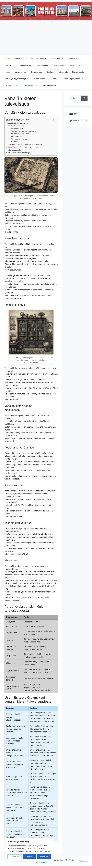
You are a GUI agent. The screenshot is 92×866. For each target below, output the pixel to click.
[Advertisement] (46, 38)
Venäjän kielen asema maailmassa (23, 131)
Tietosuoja (83, 861)
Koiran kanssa (36, 72)
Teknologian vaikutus (19, 139)
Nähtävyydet (19, 59)
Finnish (75, 120)
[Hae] (84, 98)
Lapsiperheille (58, 65)
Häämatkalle (63, 72)
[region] (29, 850)
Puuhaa (7, 72)
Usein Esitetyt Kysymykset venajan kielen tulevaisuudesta (25, 148)
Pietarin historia (10, 85)
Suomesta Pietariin (38, 59)
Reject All (29, 857)
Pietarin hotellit (25, 65)
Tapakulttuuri (43, 65)
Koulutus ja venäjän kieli (20, 134)
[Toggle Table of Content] (52, 120)
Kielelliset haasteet (17, 126)
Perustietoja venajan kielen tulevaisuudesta (26, 144)
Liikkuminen (55, 59)
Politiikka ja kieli (17, 128)
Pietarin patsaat (39, 79)
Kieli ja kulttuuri (16, 136)
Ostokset (71, 59)
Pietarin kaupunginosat (71, 79)
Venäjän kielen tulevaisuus (18, 123)
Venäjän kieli (29, 85)
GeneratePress (42, 862)
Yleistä (71, 65)
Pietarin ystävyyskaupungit (15, 79)
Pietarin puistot (78, 72)
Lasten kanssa (20, 72)
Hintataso (50, 72)
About (55, 79)
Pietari (7, 59)
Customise (15, 857)
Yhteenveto (15, 141)
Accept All (44, 857)
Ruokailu (7, 65)
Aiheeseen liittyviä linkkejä (19, 153)
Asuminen (83, 65)
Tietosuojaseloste (49, 85)
